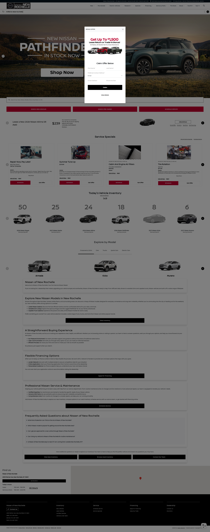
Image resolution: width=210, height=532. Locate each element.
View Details (105, 95)
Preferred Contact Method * (96, 73)
